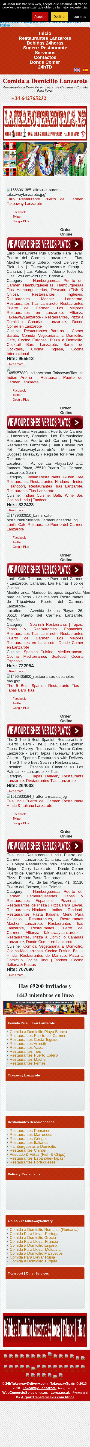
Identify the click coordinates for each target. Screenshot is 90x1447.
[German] (12, 1368)
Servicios (45, 51)
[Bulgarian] (39, 1358)
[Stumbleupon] (37, 1095)
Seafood (58, 656)
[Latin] (39, 1368)
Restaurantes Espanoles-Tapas (36, 1158)
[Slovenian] (39, 1376)
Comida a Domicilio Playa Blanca (38, 1032)
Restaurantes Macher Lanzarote (44, 299)
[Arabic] (23, 1358)
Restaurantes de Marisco (43, 955)
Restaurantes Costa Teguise (34, 1039)
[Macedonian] (45, 1368)
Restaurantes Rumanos (30, 1131)
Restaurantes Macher (28, 1059)
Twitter (17, 216)
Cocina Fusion (57, 951)
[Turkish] (56, 1376)
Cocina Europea (32, 340)
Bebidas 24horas (45, 41)
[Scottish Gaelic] (28, 1376)
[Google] (28, 1086)
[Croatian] (56, 1358)
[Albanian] (17, 1358)
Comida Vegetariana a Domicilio (52, 335)
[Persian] (61, 1368)
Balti (57, 495)
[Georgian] (6, 1368)
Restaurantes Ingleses (57, 294)
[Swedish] (50, 1376)
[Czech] (62, 1358)
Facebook (19, 212)
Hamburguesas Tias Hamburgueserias (45, 287)
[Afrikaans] (12, 1358)
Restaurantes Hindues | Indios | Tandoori (44, 910)
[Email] (46, 1095)
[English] (6, 1358)
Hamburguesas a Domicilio (33, 1146)
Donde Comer (45, 61)
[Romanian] (78, 1368)
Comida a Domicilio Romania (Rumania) (44, 1229)
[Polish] (67, 1368)
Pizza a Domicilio (66, 340)
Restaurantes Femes (28, 1063)
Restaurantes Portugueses (33, 1162)
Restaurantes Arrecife (28, 1044)
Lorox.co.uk (60, 1392)
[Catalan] (45, 1358)
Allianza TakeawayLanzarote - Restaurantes (45, 314)
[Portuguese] (72, 1368)
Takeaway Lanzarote (40, 1388)
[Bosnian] (34, 1358)
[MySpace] (11, 1104)
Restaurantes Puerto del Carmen (45, 305)
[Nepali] (50, 1368)
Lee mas (79, 16)
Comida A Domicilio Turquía (33, 1261)
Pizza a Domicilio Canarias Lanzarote (45, 319)
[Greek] (17, 1368)
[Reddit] (28, 1095)
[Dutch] (73, 1358)
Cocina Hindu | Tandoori (27, 500)
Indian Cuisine (37, 495)
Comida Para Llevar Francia (34, 1241)
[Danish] (67, 1358)
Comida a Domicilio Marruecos (36, 1253)
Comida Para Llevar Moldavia (35, 1249)
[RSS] (54, 1095)
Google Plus (21, 221)
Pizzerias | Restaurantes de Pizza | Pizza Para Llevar (45, 902)
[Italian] (34, 1368)
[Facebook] (11, 1086)
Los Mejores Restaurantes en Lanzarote (45, 310)
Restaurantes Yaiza (26, 1047)
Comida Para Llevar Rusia (32, 1257)
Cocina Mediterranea (26, 656)
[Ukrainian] (61, 1376)
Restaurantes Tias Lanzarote (32, 303)
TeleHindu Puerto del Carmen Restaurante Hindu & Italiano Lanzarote (45, 803)
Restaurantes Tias (25, 1051)
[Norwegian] (56, 1368)
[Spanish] (45, 1376)
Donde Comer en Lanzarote (49, 942)
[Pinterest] (63, 1086)
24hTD (45, 65)
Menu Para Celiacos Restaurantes (45, 916)
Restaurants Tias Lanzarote (30, 491)
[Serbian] (34, 1376)
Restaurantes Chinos (28, 1150)
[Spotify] (63, 1095)
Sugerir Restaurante (45, 46)
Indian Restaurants (44, 477)
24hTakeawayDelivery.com (26, 1383)
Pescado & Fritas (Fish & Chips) (38, 1154)
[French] (84, 1358)
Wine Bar (73, 495)
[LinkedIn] (72, 1086)
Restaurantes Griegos (29, 1139)
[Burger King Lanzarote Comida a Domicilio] (45, 1007)
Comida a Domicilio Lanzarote (45, 80)
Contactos (45, 56)
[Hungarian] (23, 1368)
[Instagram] (54, 1086)
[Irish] (28, 1368)
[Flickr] (72, 1095)
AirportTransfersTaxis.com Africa (47, 1397)
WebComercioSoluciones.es (25, 1392)
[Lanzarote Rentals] (45, 122)
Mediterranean (69, 652)
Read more (16, 364)
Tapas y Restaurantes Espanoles (44, 629)
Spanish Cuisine (39, 652)
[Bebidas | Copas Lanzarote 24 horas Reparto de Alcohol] (45, 1329)
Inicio (45, 32)
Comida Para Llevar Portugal (34, 1234)
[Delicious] (11, 1095)
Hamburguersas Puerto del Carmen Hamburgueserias (45, 282)
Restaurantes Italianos (29, 1142)
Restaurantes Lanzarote (45, 37)
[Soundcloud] (46, 1086)
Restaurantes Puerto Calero (34, 1055)
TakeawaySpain (62, 1383)
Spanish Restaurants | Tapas (56, 624)
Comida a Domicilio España (33, 1245)
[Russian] (84, 1368)
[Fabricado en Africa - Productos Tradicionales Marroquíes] (45, 158)
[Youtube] (37, 1086)
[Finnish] (78, 1358)
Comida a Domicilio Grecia (33, 1237)
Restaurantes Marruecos (31, 1134)
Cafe (11, 340)
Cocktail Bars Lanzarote (32, 344)
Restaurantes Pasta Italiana (32, 914)
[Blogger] (19, 1095)
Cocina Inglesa (47, 349)
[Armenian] (28, 1358)
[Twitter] (19, 1086)
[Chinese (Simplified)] (51, 1358)
